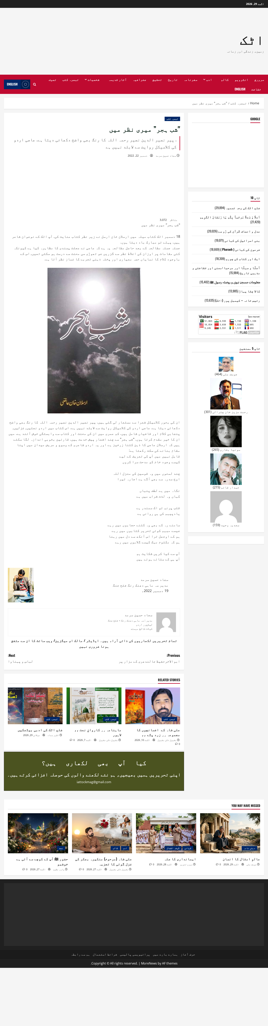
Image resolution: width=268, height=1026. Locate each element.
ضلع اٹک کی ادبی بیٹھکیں (40, 729)
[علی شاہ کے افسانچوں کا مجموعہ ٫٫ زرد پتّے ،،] (152, 705)
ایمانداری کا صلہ (180, 858)
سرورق (259, 79)
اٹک (252, 38)
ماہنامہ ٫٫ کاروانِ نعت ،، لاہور (97, 732)
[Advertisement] (81, 41)
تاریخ (173, 79)
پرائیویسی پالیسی (135, 954)
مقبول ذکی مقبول (167, 740)
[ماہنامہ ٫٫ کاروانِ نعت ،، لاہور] (94, 705)
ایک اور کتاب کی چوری (243, 258)
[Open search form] (34, 84)
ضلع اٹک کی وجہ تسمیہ (243, 207)
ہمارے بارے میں (165, 954)
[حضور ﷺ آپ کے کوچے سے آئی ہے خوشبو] (38, 833)
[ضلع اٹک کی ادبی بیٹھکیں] (35, 705)
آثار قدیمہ (117, 79)
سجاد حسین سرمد (166, 155)
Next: (20, 658)
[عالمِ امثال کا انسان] (230, 833)
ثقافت (256, 89)
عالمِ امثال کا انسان (241, 858)
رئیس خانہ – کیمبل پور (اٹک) (237, 300)
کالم (225, 79)
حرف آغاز (188, 954)
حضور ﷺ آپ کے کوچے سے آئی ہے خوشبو (42, 861)
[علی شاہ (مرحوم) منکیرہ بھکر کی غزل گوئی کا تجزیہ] (102, 833)
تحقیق (157, 79)
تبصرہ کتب (70, 79)
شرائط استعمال (105, 954)
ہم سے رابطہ (80, 954)
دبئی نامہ (249, 848)
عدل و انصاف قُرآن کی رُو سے (239, 231)
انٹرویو (241, 79)
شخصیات (93, 79)
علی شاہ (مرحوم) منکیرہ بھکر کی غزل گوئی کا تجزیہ (103, 861)
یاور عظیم (59, 869)
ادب (209, 79)
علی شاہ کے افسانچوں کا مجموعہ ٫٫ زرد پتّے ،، (158, 732)
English (240, 89)
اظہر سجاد (53, 735)
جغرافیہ (139, 79)
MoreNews (149, 963)
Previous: (149, 658)
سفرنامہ (190, 79)
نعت (61, 848)
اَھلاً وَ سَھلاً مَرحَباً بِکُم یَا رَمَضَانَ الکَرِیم (230, 216)
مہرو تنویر (186, 864)
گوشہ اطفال (173, 848)
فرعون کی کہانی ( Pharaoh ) (240, 249)
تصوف (53, 79)
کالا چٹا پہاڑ (249, 290)
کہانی (187, 848)
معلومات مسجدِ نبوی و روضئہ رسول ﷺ (235, 281)
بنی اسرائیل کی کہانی (242, 240)
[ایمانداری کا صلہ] (166, 833)
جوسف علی (251, 864)
